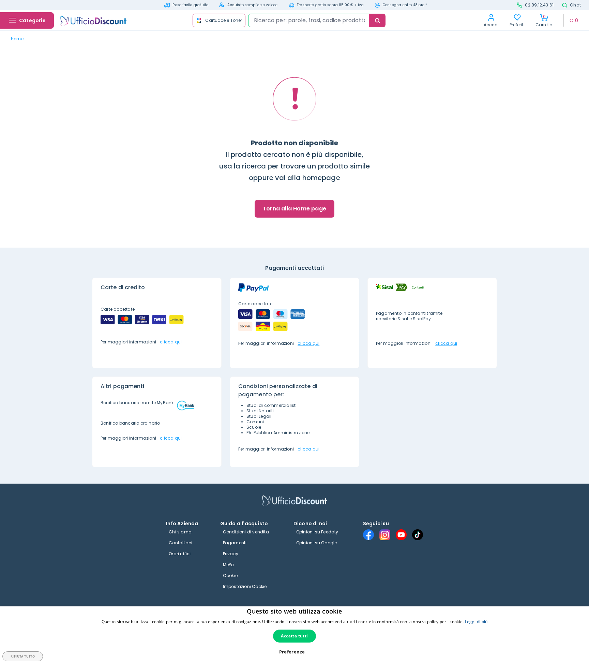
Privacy (230, 554)
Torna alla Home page (294, 208)
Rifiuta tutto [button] (23, 656)
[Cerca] (377, 20)
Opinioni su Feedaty (317, 532)
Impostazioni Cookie (245, 586)
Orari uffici (180, 554)
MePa (228, 565)
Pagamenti (235, 543)
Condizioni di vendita (246, 532)
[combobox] (308, 20)
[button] (294, 652)
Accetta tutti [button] (294, 636)
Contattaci (180, 543)
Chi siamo (180, 532)
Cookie (230, 575)
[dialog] (294, 634)
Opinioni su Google (316, 543)
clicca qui (171, 342)
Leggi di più (476, 621)
